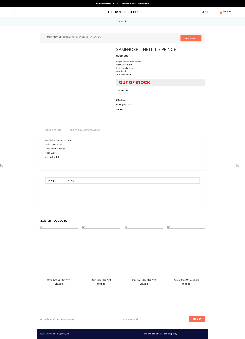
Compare (123, 90)
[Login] (216, 11)
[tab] (52, 130)
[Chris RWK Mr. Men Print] (59, 250)
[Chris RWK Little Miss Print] (144, 250)
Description (53, 130)
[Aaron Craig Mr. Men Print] (186, 250)
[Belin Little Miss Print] (101, 250)
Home (120, 21)
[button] (225, 11)
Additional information (85, 130)
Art (126, 21)
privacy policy (170, 333)
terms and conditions (152, 333)
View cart (190, 38)
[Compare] (55, 270)
